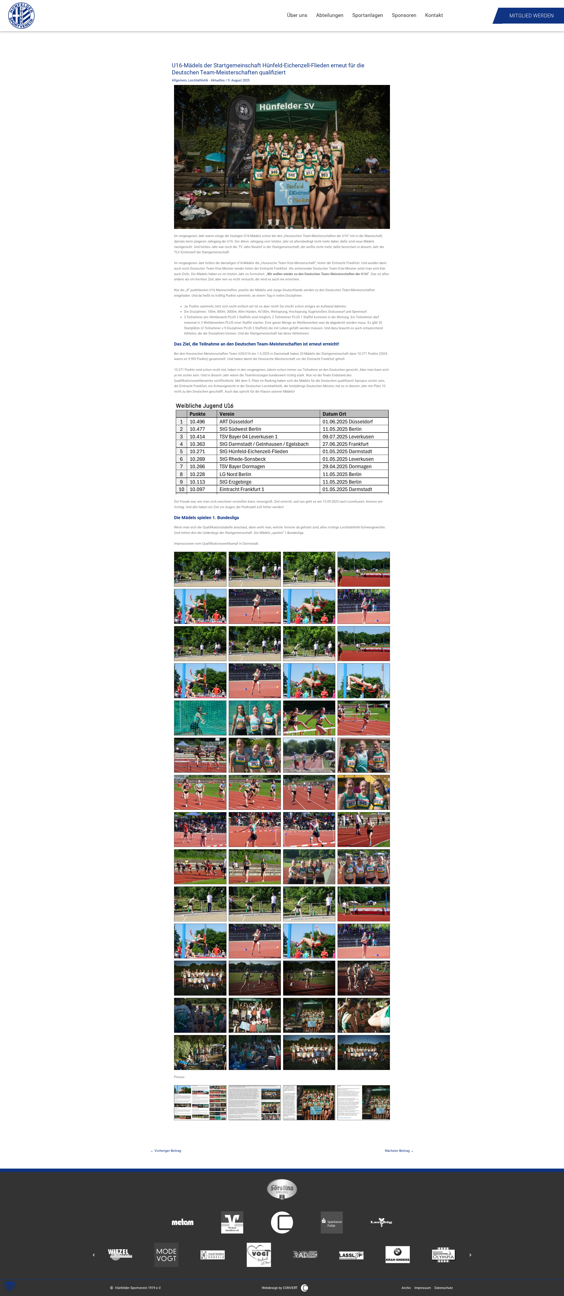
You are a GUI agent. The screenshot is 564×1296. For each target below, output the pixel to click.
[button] (9, 1286)
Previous (93, 1254)
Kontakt (434, 15)
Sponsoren (404, 15)
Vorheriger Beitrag (165, 1151)
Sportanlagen (367, 15)
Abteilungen (329, 15)
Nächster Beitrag (399, 1151)
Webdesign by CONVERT (280, 1288)
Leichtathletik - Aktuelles (206, 80)
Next (470, 1254)
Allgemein (179, 80)
